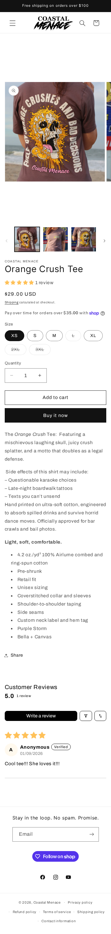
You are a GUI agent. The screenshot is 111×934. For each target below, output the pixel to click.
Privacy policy (80, 902)
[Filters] (86, 716)
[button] (12, 23)
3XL (43, 351)
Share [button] (17, 655)
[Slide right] (104, 240)
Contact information (58, 921)
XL (93, 335)
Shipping (12, 302)
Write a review (41, 715)
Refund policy (25, 912)
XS (14, 335)
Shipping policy (91, 912)
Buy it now (55, 415)
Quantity (13, 363)
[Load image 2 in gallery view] (55, 239)
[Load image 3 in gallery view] (83, 239)
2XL (18, 351)
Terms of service (57, 912)
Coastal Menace (47, 902)
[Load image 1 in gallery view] (27, 239)
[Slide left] (6, 240)
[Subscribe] (91, 834)
